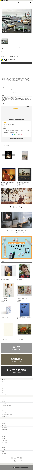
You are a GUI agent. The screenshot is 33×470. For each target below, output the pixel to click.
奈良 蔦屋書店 (3, 447)
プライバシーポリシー (5, 412)
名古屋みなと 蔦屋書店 (5, 440)
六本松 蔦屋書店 (4, 453)
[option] (16, 21)
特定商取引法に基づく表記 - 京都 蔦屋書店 (7, 410)
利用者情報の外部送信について (6, 416)
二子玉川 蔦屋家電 (4, 427)
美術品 (2, 381)
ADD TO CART (16, 63)
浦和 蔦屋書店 (3, 434)
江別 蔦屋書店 (3, 438)
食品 (2, 392)
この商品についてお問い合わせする (16, 69)
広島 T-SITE (3, 451)
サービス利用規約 (4, 403)
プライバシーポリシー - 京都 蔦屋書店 (7, 414)
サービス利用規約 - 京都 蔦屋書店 (6, 405)
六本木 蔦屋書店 (4, 425)
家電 (2, 390)
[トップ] (1, 4)
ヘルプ (2, 399)
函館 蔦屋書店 (3, 436)
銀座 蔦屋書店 (3, 423)
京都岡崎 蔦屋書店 (4, 442)
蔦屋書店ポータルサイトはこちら (16, 461)
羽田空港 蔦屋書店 (4, 429)
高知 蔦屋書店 (3, 449)
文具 (2, 386)
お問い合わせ (3, 401)
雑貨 (2, 388)
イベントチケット (4, 394)
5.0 (19, 108)
